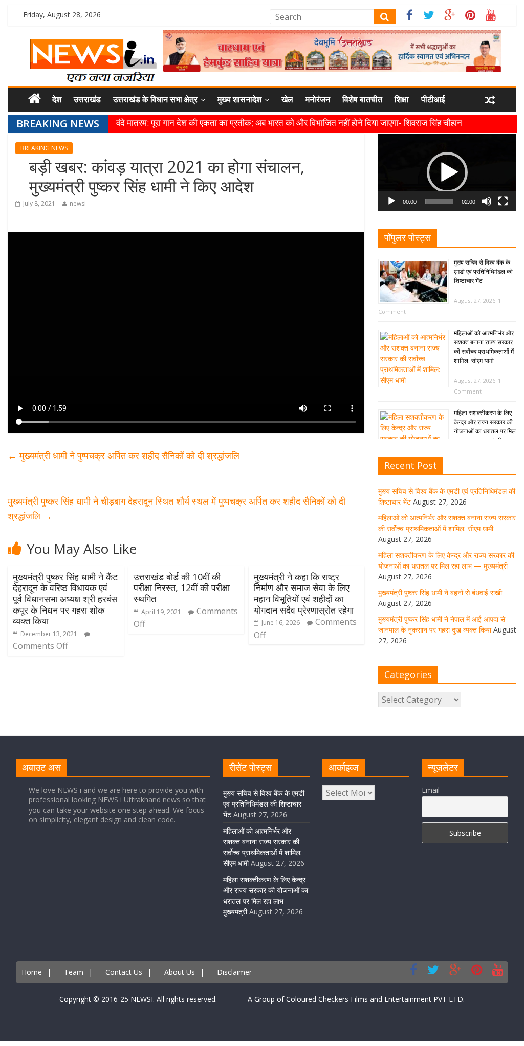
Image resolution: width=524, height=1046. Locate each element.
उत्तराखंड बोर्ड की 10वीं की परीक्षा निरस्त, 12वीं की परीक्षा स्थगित (182, 588)
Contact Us (123, 972)
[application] (447, 172)
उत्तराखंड (87, 99)
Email (431, 790)
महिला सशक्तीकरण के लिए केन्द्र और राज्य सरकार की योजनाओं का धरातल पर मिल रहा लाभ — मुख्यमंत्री (485, 426)
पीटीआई (433, 99)
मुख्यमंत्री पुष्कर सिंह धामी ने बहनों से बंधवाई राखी (440, 592)
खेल (287, 99)
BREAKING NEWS (44, 148)
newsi (78, 203)
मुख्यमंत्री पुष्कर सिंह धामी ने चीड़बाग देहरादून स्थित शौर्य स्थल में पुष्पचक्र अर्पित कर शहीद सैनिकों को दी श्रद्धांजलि (176, 508)
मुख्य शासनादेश (239, 99)
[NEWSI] (93, 45)
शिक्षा (402, 99)
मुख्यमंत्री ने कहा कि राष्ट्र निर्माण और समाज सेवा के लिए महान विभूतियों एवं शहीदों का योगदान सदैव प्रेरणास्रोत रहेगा (304, 593)
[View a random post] (489, 100)
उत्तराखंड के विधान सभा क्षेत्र (155, 99)
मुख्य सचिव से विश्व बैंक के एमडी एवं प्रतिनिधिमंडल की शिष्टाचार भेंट (483, 271)
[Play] (391, 201)
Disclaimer (234, 972)
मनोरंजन (317, 99)
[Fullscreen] (503, 201)
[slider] (439, 201)
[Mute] (487, 201)
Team (73, 972)
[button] (447, 172)
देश (56, 99)
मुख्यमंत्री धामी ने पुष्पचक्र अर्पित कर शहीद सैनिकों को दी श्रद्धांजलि (123, 455)
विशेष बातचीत (362, 99)
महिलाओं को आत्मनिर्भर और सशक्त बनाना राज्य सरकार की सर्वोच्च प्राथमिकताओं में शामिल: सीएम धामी (484, 347)
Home (31, 972)
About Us (179, 972)
